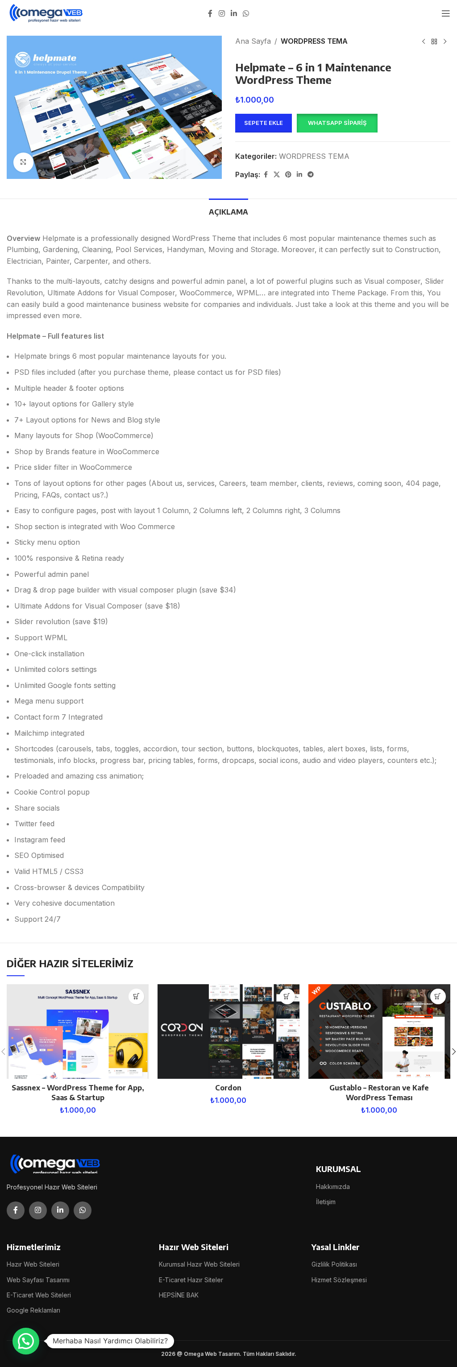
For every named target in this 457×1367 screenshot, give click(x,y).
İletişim (326, 1201)
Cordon (228, 1087)
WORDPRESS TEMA (314, 41)
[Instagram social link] (222, 13)
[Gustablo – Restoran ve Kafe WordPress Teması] (379, 1031)
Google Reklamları (33, 1310)
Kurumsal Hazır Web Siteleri (199, 1264)
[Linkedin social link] (234, 13)
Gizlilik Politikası (334, 1264)
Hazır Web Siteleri (33, 1264)
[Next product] (445, 42)
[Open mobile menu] (446, 13)
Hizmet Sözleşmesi (339, 1280)
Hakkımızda (333, 1186)
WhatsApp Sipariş (337, 122)
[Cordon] (228, 1031)
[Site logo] (47, 12)
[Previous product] (423, 42)
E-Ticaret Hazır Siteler (191, 1280)
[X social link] (277, 175)
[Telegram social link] (310, 175)
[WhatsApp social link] (246, 13)
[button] (337, 123)
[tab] (228, 211)
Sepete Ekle (263, 122)
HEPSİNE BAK (179, 1295)
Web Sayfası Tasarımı (38, 1280)
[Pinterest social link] (288, 175)
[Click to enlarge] (23, 163)
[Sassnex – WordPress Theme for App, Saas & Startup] (78, 1031)
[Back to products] (434, 42)
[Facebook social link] (210, 13)
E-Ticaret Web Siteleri (39, 1295)
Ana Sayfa (253, 41)
